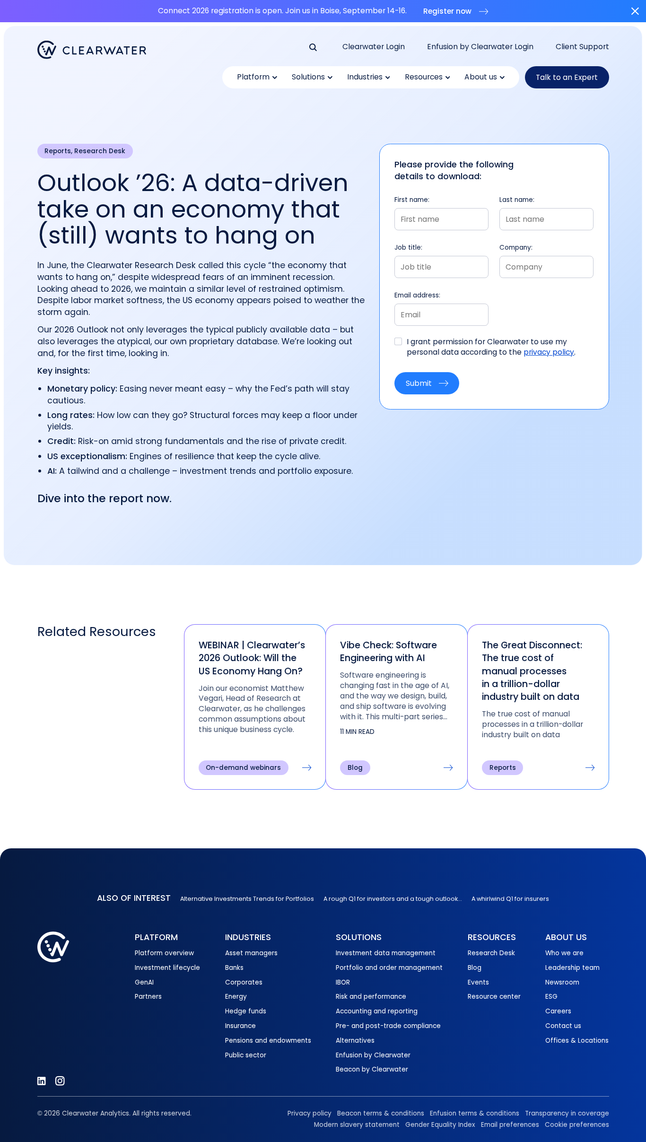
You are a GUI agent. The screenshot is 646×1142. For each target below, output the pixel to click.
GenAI (144, 982)
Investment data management (386, 953)
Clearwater (92, 50)
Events (478, 982)
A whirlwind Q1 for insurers (510, 899)
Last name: (516, 199)
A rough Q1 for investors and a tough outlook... (392, 899)
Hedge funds (245, 1011)
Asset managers (251, 953)
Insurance (240, 1025)
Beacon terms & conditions (380, 1113)
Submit (419, 383)
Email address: (417, 295)
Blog (474, 967)
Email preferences (510, 1124)
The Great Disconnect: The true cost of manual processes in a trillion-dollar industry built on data (532, 671)
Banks (234, 967)
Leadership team (572, 967)
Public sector (245, 1055)
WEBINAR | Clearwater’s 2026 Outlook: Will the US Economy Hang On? (252, 658)
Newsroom (562, 982)
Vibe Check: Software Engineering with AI (388, 651)
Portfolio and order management (389, 967)
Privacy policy (310, 1113)
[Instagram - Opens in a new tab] (59, 1080)
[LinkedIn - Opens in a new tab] (41, 1080)
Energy (236, 996)
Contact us (563, 1025)
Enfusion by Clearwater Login (480, 47)
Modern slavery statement (357, 1124)
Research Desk (491, 953)
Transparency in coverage (567, 1113)
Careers (558, 1011)
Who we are (564, 953)
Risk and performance (371, 996)
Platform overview (164, 953)
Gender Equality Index (440, 1124)
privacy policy (549, 352)
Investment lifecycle (167, 967)
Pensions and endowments (268, 1040)
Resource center (494, 996)
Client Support (582, 47)
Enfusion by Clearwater (373, 1055)
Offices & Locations (577, 1040)
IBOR (343, 982)
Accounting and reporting (377, 1011)
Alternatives (355, 1040)
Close (635, 11)
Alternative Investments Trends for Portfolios (247, 899)
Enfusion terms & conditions (474, 1113)
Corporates (243, 982)
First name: (411, 199)
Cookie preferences (577, 1124)
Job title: (408, 247)
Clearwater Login (373, 47)
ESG (551, 996)
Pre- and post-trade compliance (388, 1025)
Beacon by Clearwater (372, 1069)
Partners (148, 996)
